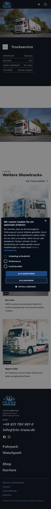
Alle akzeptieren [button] (26, 273)
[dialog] (25, 254)
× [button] (45, 221)
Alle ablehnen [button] (26, 280)
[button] (25, 286)
